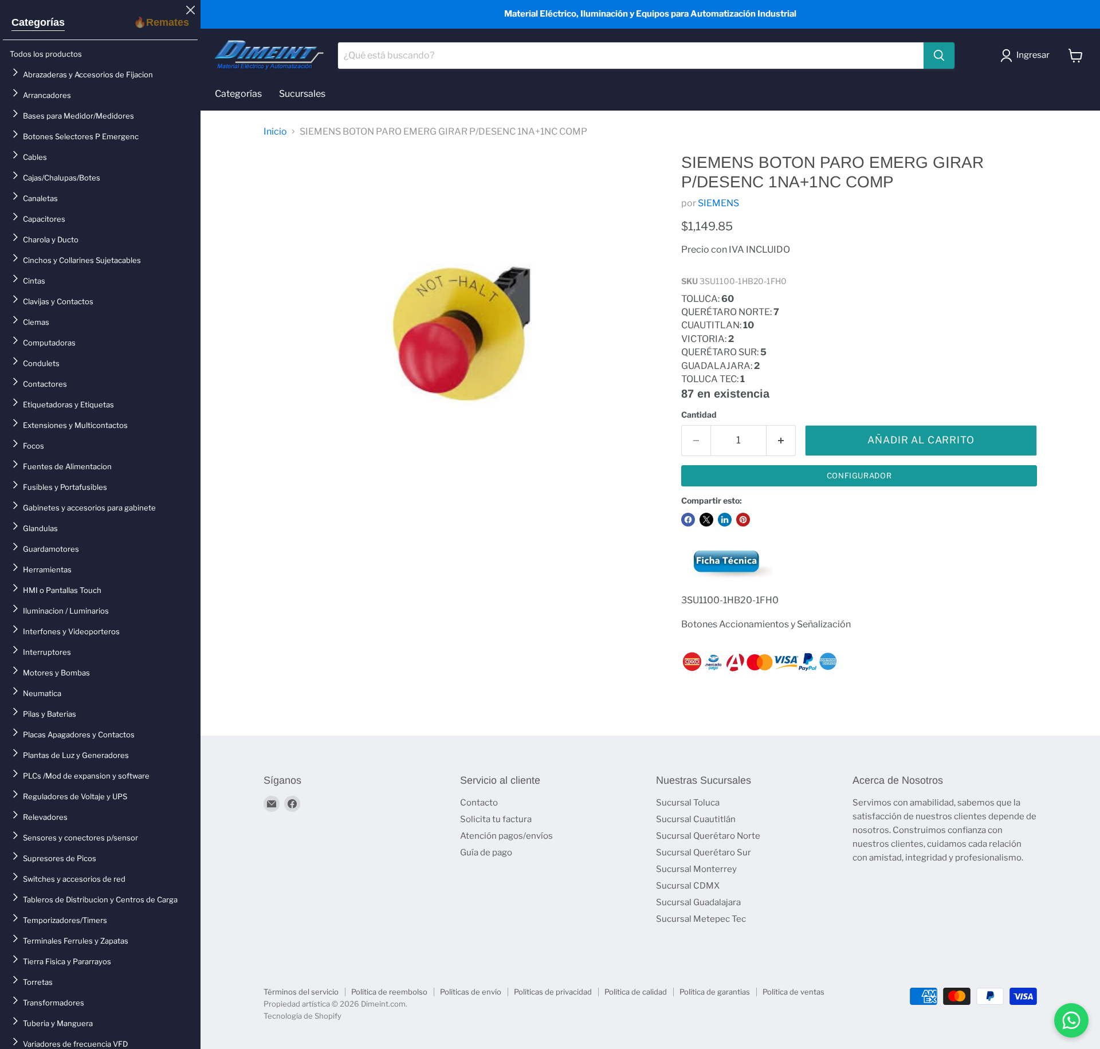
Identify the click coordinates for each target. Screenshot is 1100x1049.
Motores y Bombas (56, 672)
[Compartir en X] (706, 520)
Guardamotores (51, 548)
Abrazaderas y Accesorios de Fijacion (88, 74)
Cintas (34, 280)
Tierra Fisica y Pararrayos (67, 961)
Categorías (38, 22)
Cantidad (699, 414)
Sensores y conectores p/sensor (80, 837)
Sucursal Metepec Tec (701, 919)
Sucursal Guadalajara (698, 902)
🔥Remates (161, 22)
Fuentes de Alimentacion (67, 466)
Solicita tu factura (496, 819)
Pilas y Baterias (49, 713)
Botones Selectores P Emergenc (81, 136)
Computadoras (49, 342)
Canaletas (40, 198)
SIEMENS (718, 203)
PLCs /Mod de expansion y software (86, 775)
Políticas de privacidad (553, 991)
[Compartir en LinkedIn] (725, 520)
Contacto (479, 802)
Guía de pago (486, 852)
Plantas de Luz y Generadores (76, 755)
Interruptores (47, 652)
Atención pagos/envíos (506, 836)
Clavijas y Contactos (58, 301)
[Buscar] (939, 55)
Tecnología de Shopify (302, 1015)
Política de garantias (714, 991)
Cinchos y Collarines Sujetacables (82, 260)
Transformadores (53, 1002)
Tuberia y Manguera (58, 1023)
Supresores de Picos (59, 858)
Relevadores (45, 817)
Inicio (275, 132)
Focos (33, 445)
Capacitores (44, 218)
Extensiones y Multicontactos (75, 425)
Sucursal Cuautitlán (696, 819)
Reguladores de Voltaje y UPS (75, 796)
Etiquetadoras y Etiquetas (68, 404)
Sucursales (302, 93)
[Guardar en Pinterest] (743, 520)
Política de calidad (635, 991)
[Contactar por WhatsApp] (1071, 1020)
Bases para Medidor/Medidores (78, 115)
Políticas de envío (470, 991)
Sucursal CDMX (688, 886)
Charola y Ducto (50, 239)
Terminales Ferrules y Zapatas (75, 940)
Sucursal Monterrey (696, 869)
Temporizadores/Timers (65, 920)
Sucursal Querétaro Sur (703, 852)
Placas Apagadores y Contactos (79, 734)
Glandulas (40, 528)
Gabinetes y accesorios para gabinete (89, 507)
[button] (1027, 55)
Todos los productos (46, 53)
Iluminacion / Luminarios (66, 610)
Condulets (41, 363)
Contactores (45, 383)
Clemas (36, 322)
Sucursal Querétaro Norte (708, 836)
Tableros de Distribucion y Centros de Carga (100, 899)
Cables (35, 157)
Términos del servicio (301, 991)
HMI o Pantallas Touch (62, 590)
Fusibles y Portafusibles (65, 487)
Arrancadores (47, 95)
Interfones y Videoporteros (71, 631)
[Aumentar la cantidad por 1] (781, 440)
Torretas (38, 982)
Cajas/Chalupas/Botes (61, 177)
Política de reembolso (389, 991)
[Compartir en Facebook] (688, 520)
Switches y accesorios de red (74, 878)
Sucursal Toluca (688, 802)
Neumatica (42, 693)
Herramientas (47, 569)
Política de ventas (793, 991)
